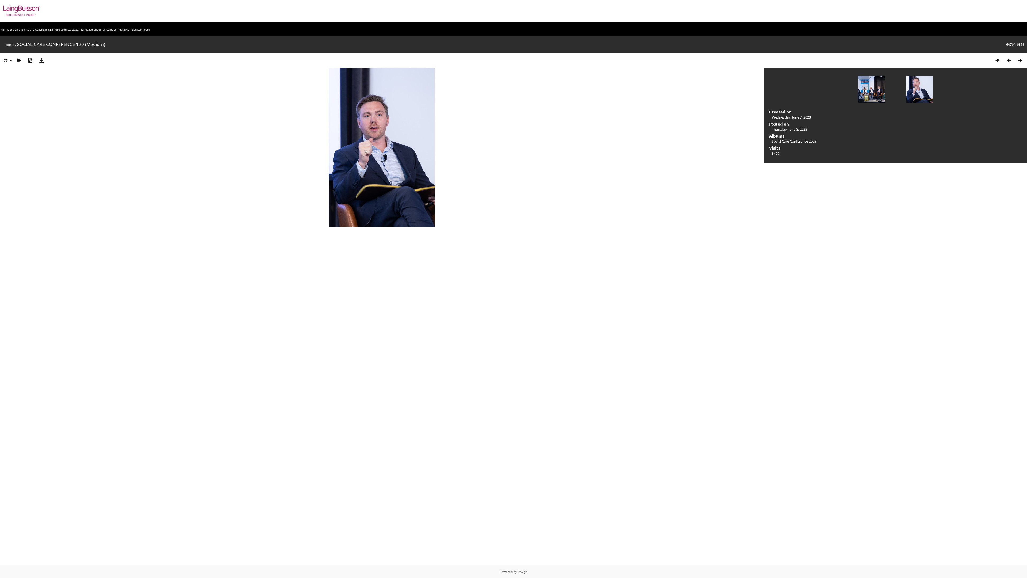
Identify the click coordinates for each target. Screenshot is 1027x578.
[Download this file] (41, 60)
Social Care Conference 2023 (794, 141)
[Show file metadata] (30, 60)
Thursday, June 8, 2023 (789, 129)
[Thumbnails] (997, 60)
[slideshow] (19, 60)
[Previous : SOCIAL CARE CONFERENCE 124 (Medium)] (1008, 60)
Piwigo (522, 571)
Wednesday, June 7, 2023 (791, 117)
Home (9, 44)
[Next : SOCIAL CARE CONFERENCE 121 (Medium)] (1020, 60)
